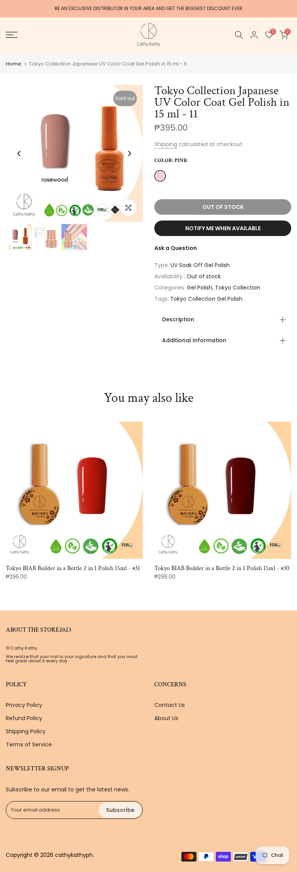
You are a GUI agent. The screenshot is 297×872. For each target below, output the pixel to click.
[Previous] (19, 153)
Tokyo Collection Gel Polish (206, 299)
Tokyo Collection (237, 287)
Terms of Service (29, 744)
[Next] (129, 153)
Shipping (165, 144)
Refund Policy (24, 718)
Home (13, 63)
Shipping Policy (26, 731)
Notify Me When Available (223, 228)
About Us (166, 718)
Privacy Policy (24, 705)
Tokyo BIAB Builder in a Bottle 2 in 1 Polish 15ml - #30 (221, 568)
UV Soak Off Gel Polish (200, 265)
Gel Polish (199, 287)
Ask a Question (175, 248)
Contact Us (169, 705)
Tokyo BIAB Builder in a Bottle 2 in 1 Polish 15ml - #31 (73, 568)
